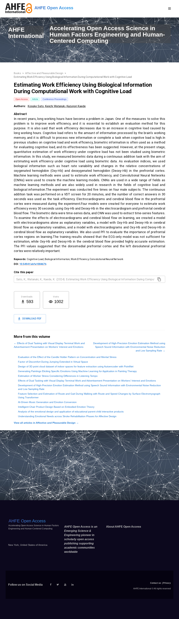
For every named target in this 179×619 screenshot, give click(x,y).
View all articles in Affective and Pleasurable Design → (46, 422)
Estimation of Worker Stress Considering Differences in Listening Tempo (58, 376)
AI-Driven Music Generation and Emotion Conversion (47, 402)
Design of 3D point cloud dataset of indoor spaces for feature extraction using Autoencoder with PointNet (75, 366)
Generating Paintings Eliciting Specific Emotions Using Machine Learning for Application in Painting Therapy (77, 371)
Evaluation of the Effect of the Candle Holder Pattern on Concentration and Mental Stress (67, 357)
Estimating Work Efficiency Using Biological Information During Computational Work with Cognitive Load (73, 76)
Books (17, 73)
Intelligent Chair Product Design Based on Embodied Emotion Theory (56, 406)
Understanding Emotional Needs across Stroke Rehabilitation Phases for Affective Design (67, 416)
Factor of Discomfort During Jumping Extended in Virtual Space (53, 361)
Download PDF (32, 318)
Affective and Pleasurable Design (44, 73)
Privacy (167, 583)
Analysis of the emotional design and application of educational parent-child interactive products (71, 411)
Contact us (155, 583)
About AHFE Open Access (123, 526)
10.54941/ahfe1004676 (32, 264)
